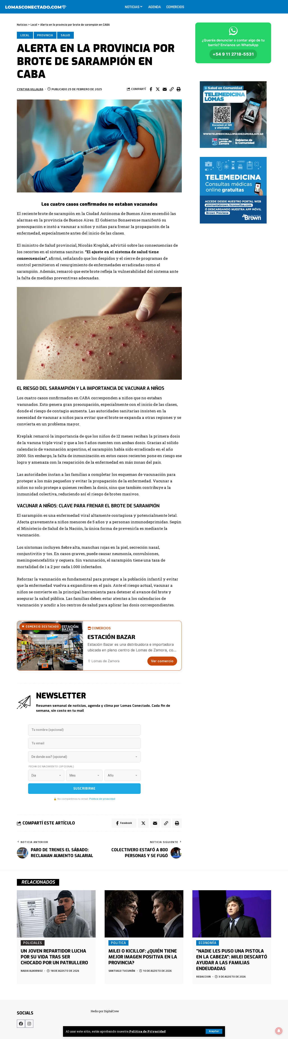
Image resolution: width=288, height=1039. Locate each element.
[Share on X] (158, 89)
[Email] (165, 89)
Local (25, 35)
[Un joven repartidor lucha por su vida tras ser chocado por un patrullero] (56, 913)
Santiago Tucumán (121, 971)
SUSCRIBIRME (84, 788)
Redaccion (203, 976)
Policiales (32, 942)
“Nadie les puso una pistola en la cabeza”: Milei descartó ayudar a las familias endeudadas (231, 960)
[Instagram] (29, 1024)
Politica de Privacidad (147, 1031)
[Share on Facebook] (151, 89)
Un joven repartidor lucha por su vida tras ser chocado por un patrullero (54, 957)
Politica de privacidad (102, 798)
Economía (207, 942)
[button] (172, 89)
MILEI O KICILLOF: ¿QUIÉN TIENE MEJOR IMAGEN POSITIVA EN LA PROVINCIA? (142, 957)
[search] (279, 7)
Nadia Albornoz (32, 971)
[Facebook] (21, 1024)
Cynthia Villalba (30, 89)
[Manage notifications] (278, 1030)
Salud (65, 35)
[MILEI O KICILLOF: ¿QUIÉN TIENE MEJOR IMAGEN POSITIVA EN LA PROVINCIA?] (144, 913)
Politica (118, 942)
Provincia (45, 35)
